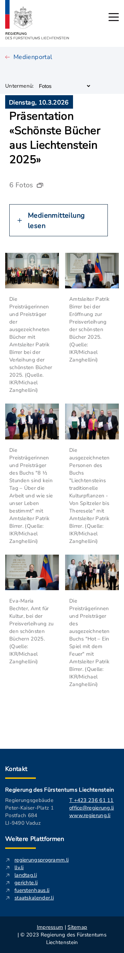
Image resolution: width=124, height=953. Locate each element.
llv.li (19, 867)
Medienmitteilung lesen (56, 220)
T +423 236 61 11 (91, 800)
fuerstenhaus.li (32, 890)
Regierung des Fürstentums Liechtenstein (59, 790)
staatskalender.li (34, 897)
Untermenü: (19, 85)
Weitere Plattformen (34, 839)
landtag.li (25, 875)
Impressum (50, 927)
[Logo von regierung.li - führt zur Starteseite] (37, 19)
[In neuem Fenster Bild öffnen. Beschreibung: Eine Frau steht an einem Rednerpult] (32, 572)
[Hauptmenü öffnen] (113, 17)
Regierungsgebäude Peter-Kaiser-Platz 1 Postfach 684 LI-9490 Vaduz (29, 811)
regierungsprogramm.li (41, 859)
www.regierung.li (90, 815)
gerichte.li (26, 882)
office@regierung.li (91, 807)
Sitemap (77, 927)
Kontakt (16, 769)
